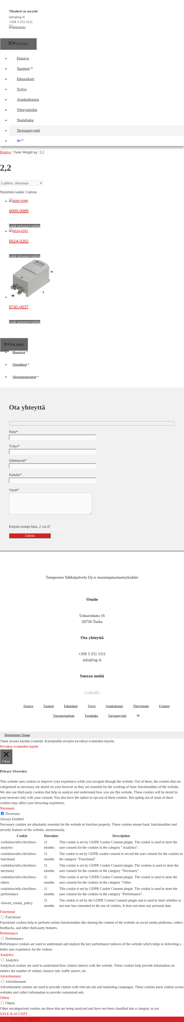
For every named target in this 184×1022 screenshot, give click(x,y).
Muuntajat (18, 352)
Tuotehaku (25, 120)
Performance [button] (9, 933)
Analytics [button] (6, 955)
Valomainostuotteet (24, 377)
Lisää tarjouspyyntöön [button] (24, 226)
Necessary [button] (7, 808)
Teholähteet (19, 364)
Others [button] (4, 998)
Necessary (12, 814)
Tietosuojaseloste (63, 715)
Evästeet (164, 706)
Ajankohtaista (28, 99)
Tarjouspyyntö (28, 130)
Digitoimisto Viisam (17, 735)
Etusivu (23, 58)
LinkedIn (92, 692)
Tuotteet (23, 69)
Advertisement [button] (10, 976)
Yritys (22, 89)
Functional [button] (7, 912)
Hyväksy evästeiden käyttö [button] (19, 746)
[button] (36, 69)
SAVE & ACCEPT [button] (14, 1014)
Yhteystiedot (27, 110)
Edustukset (25, 79)
